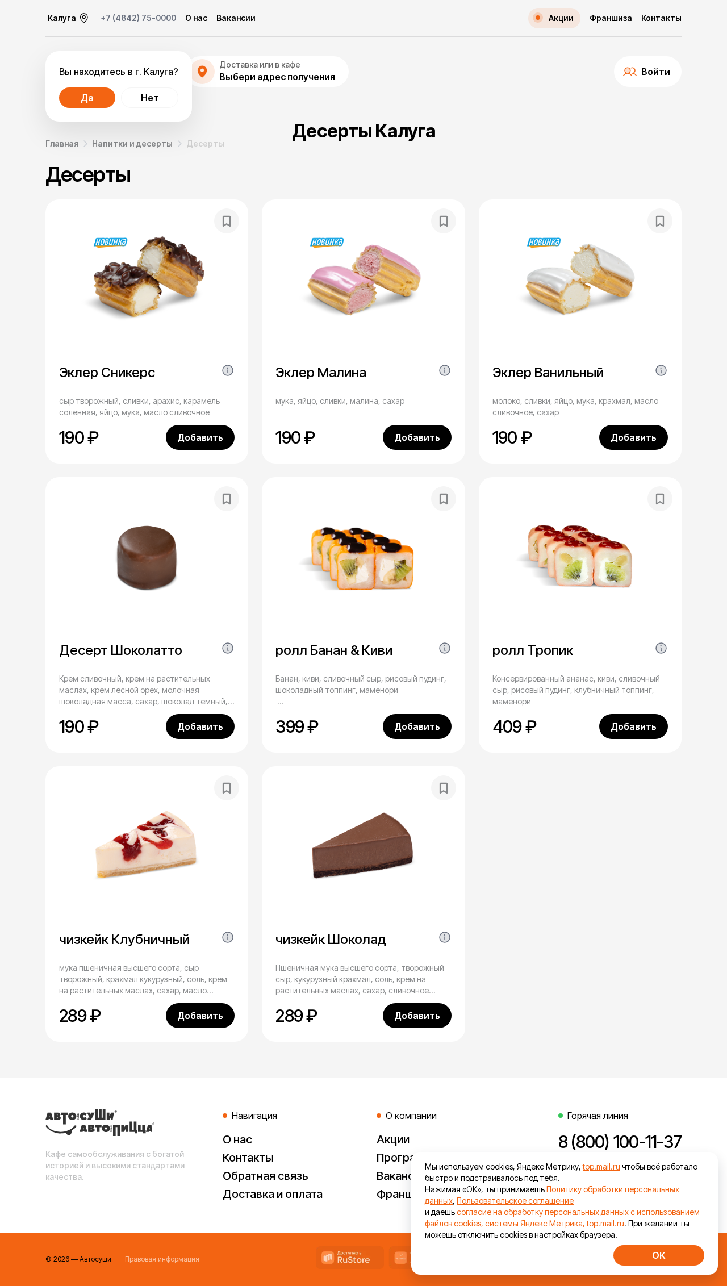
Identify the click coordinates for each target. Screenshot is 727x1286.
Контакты (661, 18)
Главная (61, 143)
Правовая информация (162, 1259)
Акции (393, 1139)
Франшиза (611, 18)
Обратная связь (265, 1176)
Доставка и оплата (273, 1194)
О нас (196, 18)
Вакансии (236, 18)
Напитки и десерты (132, 143)
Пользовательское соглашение (515, 1200)
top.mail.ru (601, 1166)
